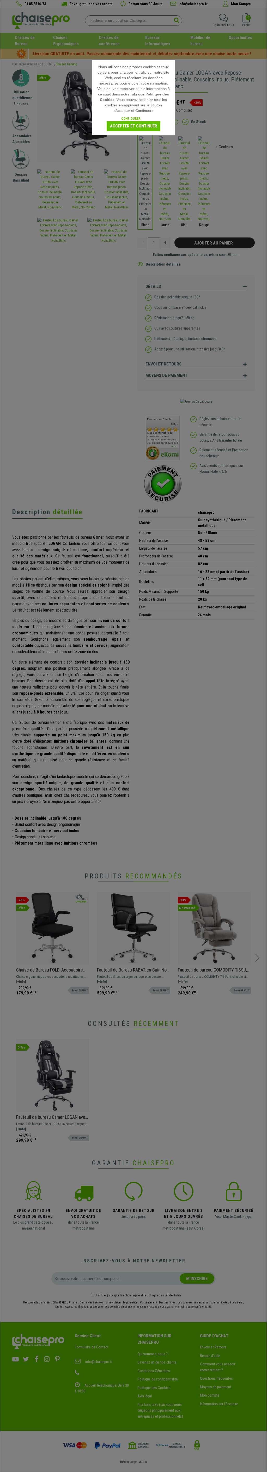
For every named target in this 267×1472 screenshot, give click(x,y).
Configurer (130, 118)
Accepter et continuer (133, 126)
